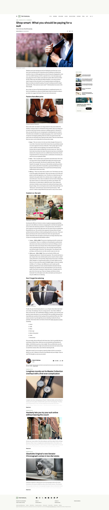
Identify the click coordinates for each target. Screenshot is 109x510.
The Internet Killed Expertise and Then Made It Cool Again (87, 84)
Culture (66, 16)
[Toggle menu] (16, 16)
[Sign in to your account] (90, 16)
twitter (58, 360)
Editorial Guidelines (77, 500)
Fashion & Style (29, 369)
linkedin (57, 360)
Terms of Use (45, 505)
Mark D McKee (19, 31)
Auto (87, 16)
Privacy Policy (79, 110)
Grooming (55, 16)
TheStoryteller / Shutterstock (31, 220)
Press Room (56, 505)
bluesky (62, 360)
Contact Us (56, 500)
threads (60, 360)
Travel (83, 16)
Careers (27, 505)
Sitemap (60, 505)
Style (51, 16)
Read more (28, 407)
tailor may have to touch (56, 319)
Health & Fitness (72, 16)
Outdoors (79, 16)
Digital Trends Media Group (20, 505)
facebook (53, 360)
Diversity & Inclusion (38, 505)
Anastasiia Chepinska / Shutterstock (32, 124)
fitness (47, 312)
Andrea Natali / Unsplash (20, 68)
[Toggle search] (92, 16)
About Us (37, 500)
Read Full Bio (35, 366)
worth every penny (46, 133)
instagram (55, 360)
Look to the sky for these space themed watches (86, 75)
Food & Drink (60, 16)
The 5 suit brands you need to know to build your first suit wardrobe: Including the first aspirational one (87, 80)
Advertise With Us (38, 502)
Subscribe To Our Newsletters (21, 500)
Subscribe (89, 108)
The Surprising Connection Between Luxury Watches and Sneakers (87, 93)
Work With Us (32, 505)
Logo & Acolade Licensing (20, 502)
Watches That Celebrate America (86, 89)
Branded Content (57, 502)
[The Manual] (24, 16)
